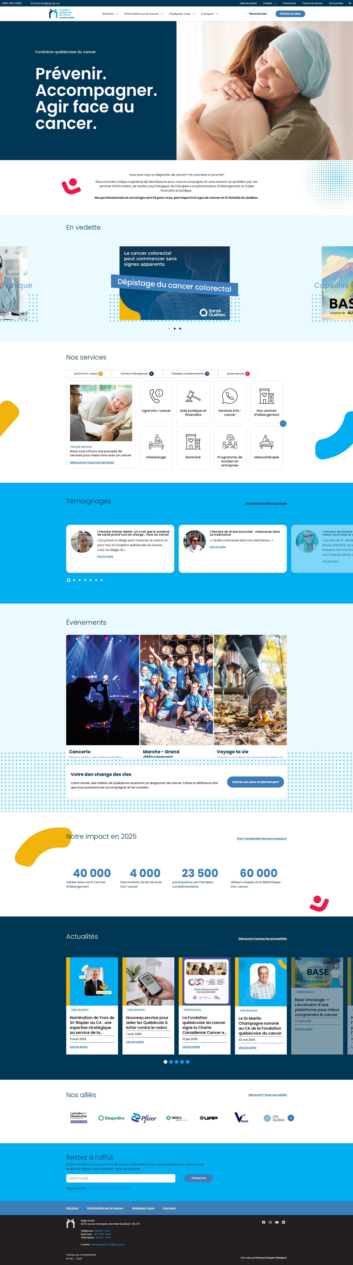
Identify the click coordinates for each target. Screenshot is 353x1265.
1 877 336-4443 (102, 1234)
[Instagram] (270, 1222)
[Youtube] (277, 1222)
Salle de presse (79, 1009)
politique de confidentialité (109, 1188)
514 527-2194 (102, 1230)
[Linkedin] (283, 1222)
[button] (110, 14)
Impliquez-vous (143, 1208)
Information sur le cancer (105, 1208)
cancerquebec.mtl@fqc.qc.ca (108, 1244)
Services (72, 1208)
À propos (169, 1208)
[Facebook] (263, 1222)
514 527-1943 (103, 1237)
